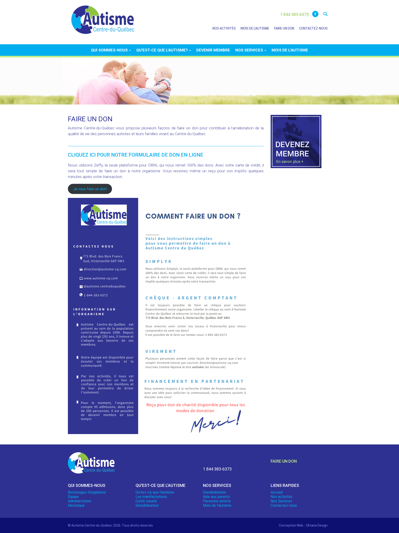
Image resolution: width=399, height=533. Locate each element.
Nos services (249, 50)
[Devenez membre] (296, 144)
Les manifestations (151, 496)
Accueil (277, 492)
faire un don (284, 461)
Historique (76, 505)
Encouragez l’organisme (87, 492)
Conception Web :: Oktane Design (303, 525)
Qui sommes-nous (110, 50)
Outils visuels (146, 501)
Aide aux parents (216, 496)
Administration (79, 501)
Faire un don (284, 28)
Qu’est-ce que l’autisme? (162, 50)
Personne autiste (217, 501)
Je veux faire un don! (90, 189)
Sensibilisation (147, 505)
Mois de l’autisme (255, 28)
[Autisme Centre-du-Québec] (102, 16)
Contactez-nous (313, 28)
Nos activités (224, 28)
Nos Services (281, 501)
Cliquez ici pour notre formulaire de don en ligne (135, 155)
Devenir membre (213, 50)
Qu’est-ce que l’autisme (155, 492)
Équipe (73, 496)
